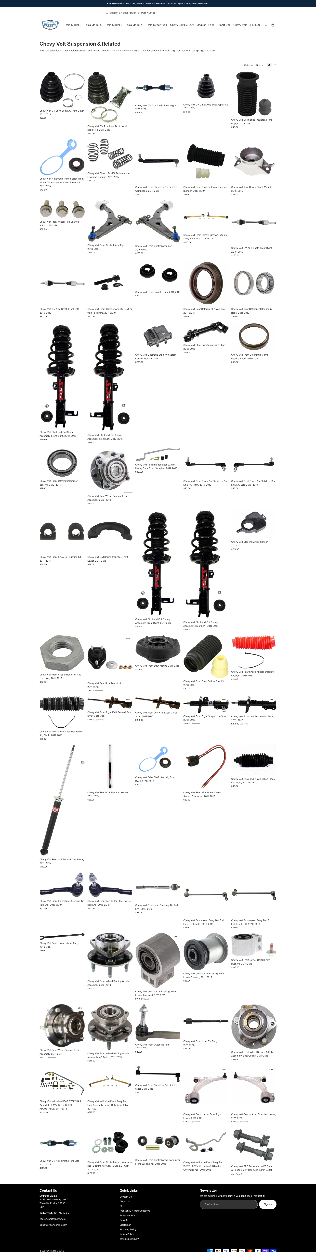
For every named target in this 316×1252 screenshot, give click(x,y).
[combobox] (154, 13)
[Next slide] (224, 86)
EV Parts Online (55, 1251)
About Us (125, 1201)
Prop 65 (124, 1220)
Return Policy (127, 1234)
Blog (122, 1206)
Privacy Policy (127, 1215)
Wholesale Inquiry (129, 1238)
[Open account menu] (265, 25)
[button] (260, 65)
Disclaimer (125, 1224)
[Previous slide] (188, 86)
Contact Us (126, 1196)
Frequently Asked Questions (135, 1210)
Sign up (268, 1204)
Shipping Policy (128, 1229)
